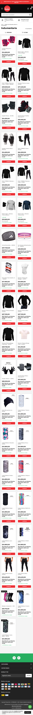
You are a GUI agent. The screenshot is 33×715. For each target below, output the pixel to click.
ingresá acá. (26, 704)
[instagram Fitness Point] (14, 657)
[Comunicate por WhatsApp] (30, 707)
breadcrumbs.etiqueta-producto (11, 24)
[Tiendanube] (17, 708)
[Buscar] (30, 14)
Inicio (2, 24)
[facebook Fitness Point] (18, 657)
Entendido (27, 712)
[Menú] (2, 8)
